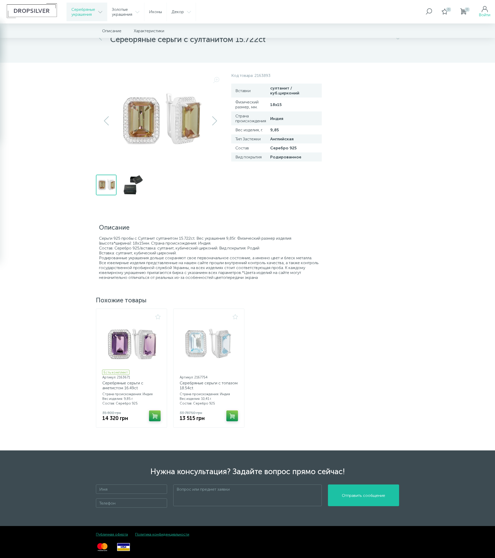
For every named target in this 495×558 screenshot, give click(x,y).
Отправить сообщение (363, 495)
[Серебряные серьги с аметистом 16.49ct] (131, 343)
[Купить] (155, 415)
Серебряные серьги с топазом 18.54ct (209, 385)
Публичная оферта (112, 534)
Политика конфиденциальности (162, 534)
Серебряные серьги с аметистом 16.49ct (122, 385)
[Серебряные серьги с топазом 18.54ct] (209, 343)
